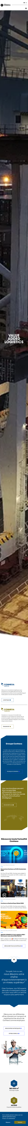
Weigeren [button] (8, 1122)
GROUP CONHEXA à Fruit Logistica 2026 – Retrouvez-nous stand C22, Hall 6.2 (13, 935)
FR (24, 2)
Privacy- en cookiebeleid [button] (8, 1118)
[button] (26, 8)
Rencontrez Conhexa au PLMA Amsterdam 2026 (13, 869)
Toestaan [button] (20, 1122)
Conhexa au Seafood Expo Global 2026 (12, 903)
